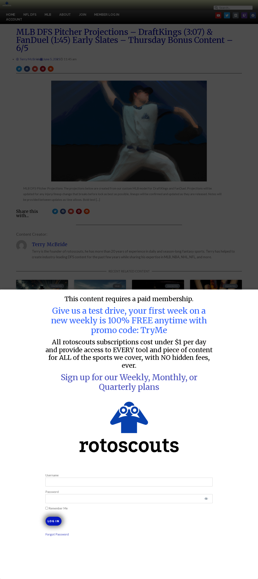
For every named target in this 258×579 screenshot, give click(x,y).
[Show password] (206, 498)
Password (52, 492)
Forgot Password (57, 534)
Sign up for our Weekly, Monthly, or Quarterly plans (129, 382)
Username (52, 475)
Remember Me (58, 508)
